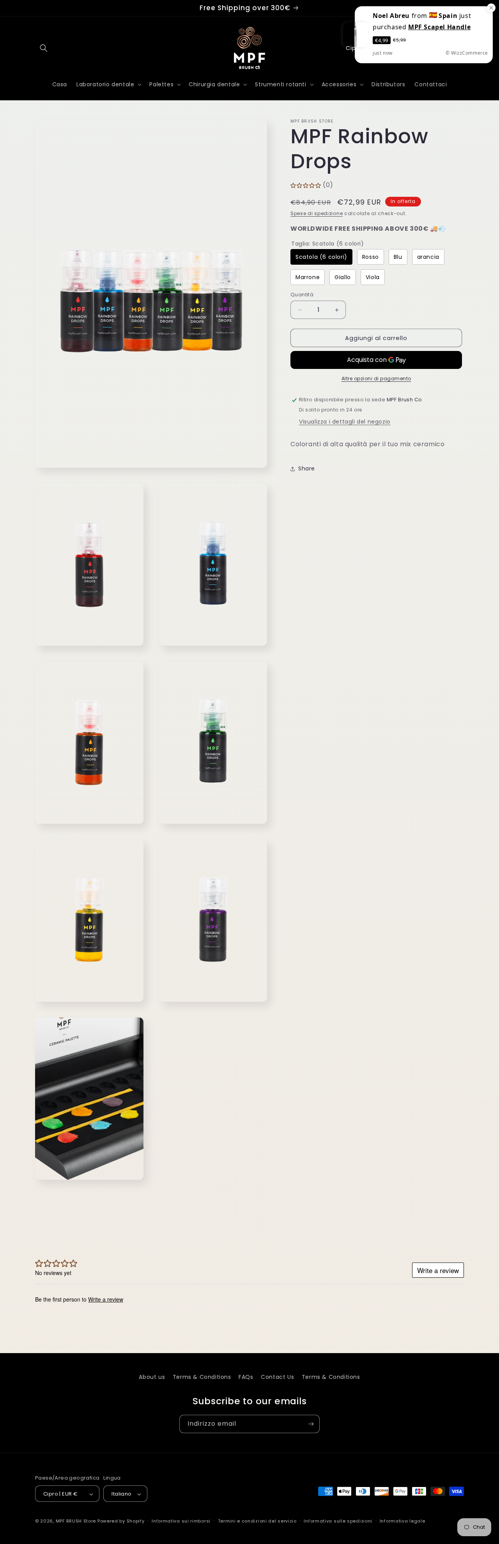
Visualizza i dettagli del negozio (345, 422)
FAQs (246, 1377)
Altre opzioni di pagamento (376, 379)
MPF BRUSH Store (76, 1521)
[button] (43, 48)
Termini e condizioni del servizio (257, 1521)
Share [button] (306, 468)
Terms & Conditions (202, 1377)
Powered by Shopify (121, 1521)
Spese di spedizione (316, 213)
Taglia (327, 244)
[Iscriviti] (310, 1424)
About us (152, 1377)
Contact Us (277, 1377)
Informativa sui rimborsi (181, 1521)
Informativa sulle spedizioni (338, 1521)
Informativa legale (402, 1521)
